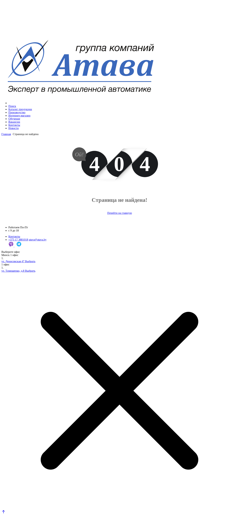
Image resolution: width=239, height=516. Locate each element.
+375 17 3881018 (18, 239)
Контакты (14, 125)
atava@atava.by (38, 239)
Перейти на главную (119, 212)
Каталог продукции (20, 109)
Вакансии (14, 121)
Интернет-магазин (19, 115)
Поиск (12, 106)
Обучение (14, 118)
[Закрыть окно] (119, 391)
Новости (13, 128)
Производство (16, 112)
